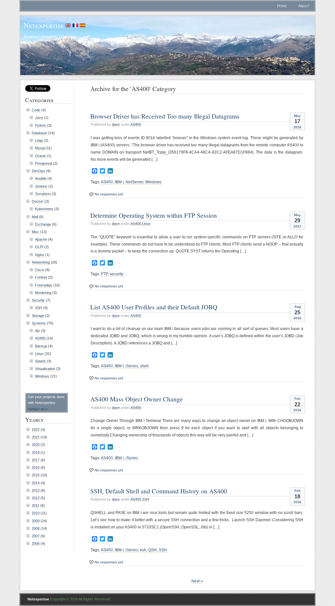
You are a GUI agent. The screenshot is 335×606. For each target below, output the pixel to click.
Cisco (39, 270)
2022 (36, 430)
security (116, 274)
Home (282, 6)
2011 (35, 505)
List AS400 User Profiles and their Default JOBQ (153, 307)
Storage (38, 316)
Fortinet (41, 277)
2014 (36, 483)
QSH (152, 550)
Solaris (40, 361)
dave (116, 124)
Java (39, 117)
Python (40, 125)
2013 (36, 490)
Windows (153, 182)
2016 (36, 467)
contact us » (37, 409)
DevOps (38, 171)
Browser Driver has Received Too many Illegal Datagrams (164, 116)
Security (38, 300)
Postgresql (43, 163)
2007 (36, 536)
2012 (36, 498)
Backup (41, 346)
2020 (36, 445)
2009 (36, 521)
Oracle (40, 156)
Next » (197, 581)
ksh (143, 550)
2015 (36, 475)
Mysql (39, 148)
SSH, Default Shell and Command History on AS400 (158, 491)
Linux (146, 224)
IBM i (119, 182)
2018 (36, 452)
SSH (145, 499)
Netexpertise (44, 25)
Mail (35, 217)
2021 (36, 437)
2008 (36, 528)
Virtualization (45, 369)
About (303, 6)
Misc (35, 232)
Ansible (40, 178)
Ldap (39, 140)
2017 (36, 460)
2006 (36, 543)
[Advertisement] (165, 102)
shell (144, 366)
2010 (36, 513)
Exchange (43, 224)
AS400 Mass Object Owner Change (136, 399)
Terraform (43, 194)
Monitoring (43, 293)
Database (39, 133)
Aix (37, 331)
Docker (38, 201)
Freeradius (43, 285)
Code (36, 110)
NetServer (134, 182)
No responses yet (109, 194)
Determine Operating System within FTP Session (153, 215)
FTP (104, 274)
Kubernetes (44, 209)
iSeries (132, 366)
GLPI (39, 247)
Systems (39, 323)
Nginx (39, 255)
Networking (41, 262)
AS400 (136, 124)
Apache (41, 239)
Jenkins (41, 186)
